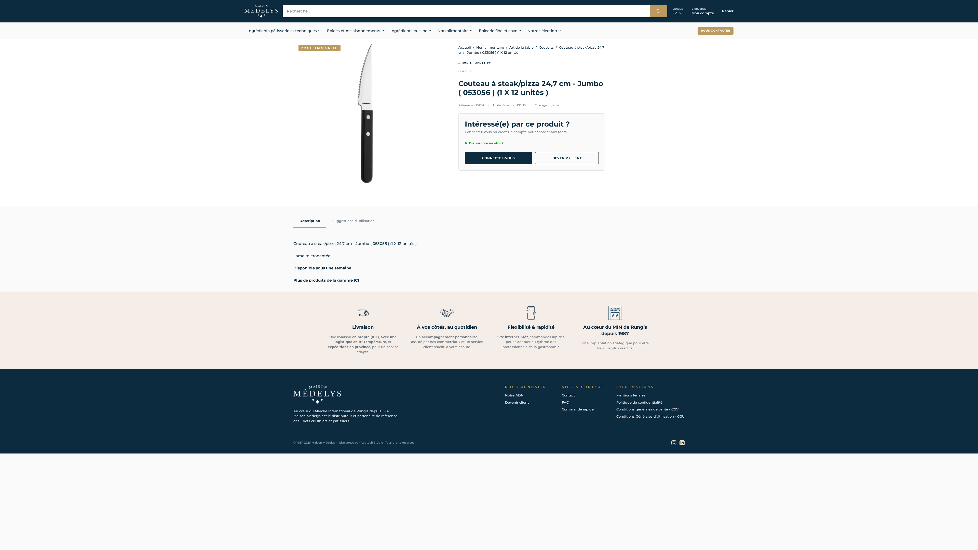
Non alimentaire (490, 47)
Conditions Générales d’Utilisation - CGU (650, 416)
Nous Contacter (715, 30)
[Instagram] (673, 442)
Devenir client (566, 158)
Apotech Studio (372, 442)
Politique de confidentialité (639, 402)
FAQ (565, 402)
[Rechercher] (658, 11)
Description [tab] (310, 221)
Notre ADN (514, 395)
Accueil (464, 47)
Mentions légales (630, 395)
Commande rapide (578, 409)
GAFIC (466, 71)
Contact (568, 395)
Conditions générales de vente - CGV (647, 409)
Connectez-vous (498, 158)
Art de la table (521, 47)
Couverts (546, 47)
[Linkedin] (682, 442)
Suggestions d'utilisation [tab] (353, 221)
